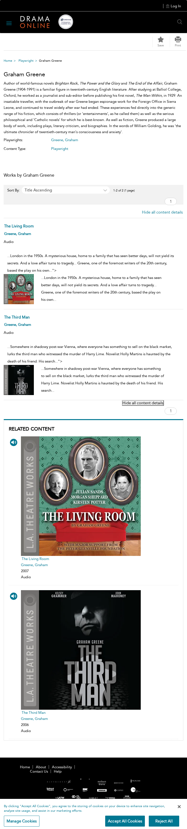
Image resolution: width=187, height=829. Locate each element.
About (41, 767)
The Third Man (34, 712)
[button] (178, 41)
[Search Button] (181, 21)
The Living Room (35, 559)
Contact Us (39, 771)
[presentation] (81, 496)
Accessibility (62, 767)
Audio (9, 242)
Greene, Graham (34, 565)
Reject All (164, 821)
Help (58, 771)
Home (8, 60)
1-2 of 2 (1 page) (124, 190)
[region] (93, 814)
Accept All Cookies (125, 821)
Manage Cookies (22, 821)
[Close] (179, 806)
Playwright (26, 60)
